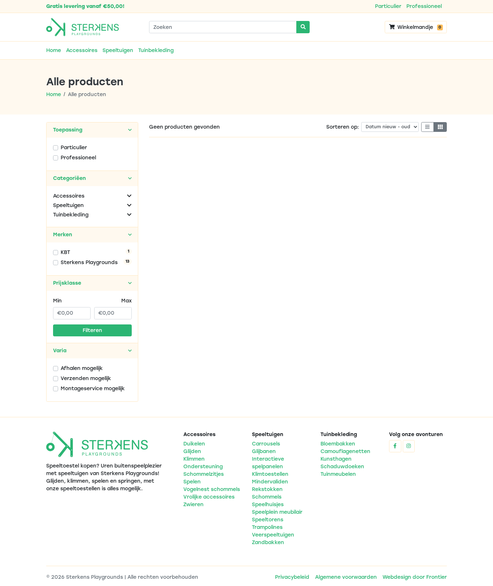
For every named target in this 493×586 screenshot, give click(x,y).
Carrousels (266, 444)
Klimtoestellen (270, 474)
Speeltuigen (117, 50)
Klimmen (194, 459)
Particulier (388, 6)
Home (53, 50)
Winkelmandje (418, 27)
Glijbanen (264, 451)
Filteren (92, 330)
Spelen (192, 482)
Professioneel (424, 6)
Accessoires (81, 50)
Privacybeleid (292, 577)
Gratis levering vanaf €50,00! (85, 6)
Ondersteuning (203, 467)
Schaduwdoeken (342, 467)
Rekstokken (267, 489)
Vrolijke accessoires (209, 497)
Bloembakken (337, 444)
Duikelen (194, 444)
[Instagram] (409, 446)
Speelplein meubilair (277, 512)
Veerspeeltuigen (273, 535)
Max (126, 301)
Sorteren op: (342, 127)
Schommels (267, 497)
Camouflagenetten (345, 451)
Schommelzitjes (203, 474)
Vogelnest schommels (211, 489)
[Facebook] (395, 446)
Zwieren (193, 504)
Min (57, 301)
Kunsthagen (336, 459)
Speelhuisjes (268, 504)
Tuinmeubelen (338, 474)
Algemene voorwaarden (346, 577)
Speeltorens (267, 520)
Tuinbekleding (156, 50)
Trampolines (267, 527)
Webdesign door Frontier (415, 577)
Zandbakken (268, 542)
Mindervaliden (270, 482)
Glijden (192, 451)
